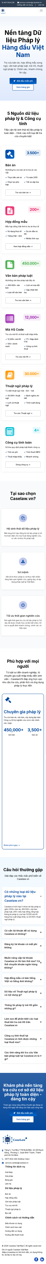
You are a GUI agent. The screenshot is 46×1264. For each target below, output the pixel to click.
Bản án (8, 1194)
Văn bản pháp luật (12, 1202)
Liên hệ (41, 5)
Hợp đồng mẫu (11, 1198)
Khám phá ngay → (12, 845)
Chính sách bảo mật (13, 1227)
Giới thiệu (9, 1172)
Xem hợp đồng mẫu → (23, 246)
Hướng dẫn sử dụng (25, 5)
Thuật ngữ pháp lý (13, 1209)
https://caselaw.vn (10, 1252)
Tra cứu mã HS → (23, 357)
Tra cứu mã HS (11, 1205)
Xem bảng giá (23, 87)
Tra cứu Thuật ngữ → (23, 413)
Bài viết (8, 1213)
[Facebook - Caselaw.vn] (36, 1259)
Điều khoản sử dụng (13, 1223)
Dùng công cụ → (23, 464)
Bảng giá (9, 1180)
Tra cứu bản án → (23, 192)
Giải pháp (9, 1176)
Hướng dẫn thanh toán (14, 1235)
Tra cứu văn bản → (23, 300)
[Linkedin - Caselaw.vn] (42, 1259)
